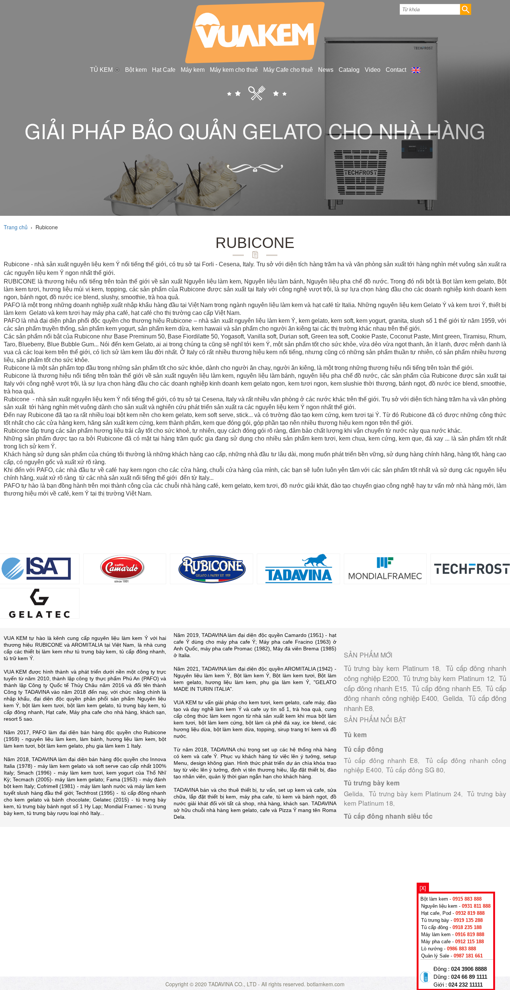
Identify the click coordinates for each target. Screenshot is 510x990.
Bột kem (136, 70)
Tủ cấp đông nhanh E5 (446, 688)
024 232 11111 (465, 985)
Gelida (453, 698)
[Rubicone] (211, 567)
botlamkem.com (326, 984)
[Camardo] (125, 567)
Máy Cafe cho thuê (288, 70)
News (325, 70)
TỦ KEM (102, 70)
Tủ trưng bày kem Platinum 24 (415, 793)
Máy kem (193, 70)
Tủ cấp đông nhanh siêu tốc (388, 816)
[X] (423, 888)
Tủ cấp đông (363, 749)
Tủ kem (355, 734)
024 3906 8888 (469, 969)
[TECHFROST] (472, 567)
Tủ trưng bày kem (371, 782)
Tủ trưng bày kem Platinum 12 (448, 678)
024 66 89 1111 (469, 977)
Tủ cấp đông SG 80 (415, 769)
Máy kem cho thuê (234, 70)
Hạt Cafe (163, 70)
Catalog (349, 70)
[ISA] (38, 567)
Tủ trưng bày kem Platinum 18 (391, 668)
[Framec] (385, 567)
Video (372, 70)
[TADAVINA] (298, 567)
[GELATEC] (38, 602)
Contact (396, 70)
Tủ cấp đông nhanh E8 (381, 760)
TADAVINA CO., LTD (233, 984)
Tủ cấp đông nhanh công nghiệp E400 (425, 693)
